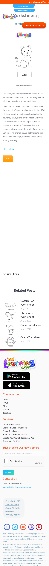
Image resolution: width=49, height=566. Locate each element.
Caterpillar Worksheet (27, 302)
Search (38, 16)
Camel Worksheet (31, 325)
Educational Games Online (15, 434)
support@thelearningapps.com (17, 487)
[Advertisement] (24, 189)
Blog (5, 406)
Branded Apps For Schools (15, 427)
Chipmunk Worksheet (27, 314)
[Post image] (10, 304)
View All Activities (32, 25)
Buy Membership (24, 10)
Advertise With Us (11, 424)
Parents (6, 409)
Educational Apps (11, 431)
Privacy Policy (12, 514)
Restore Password (23, 6)
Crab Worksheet (30, 337)
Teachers (7, 412)
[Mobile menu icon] (44, 16)
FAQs (5, 402)
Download (9, 148)
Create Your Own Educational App (19, 437)
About (6, 399)
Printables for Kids (11, 441)
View (8, 159)
